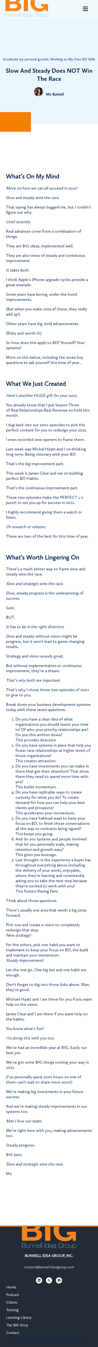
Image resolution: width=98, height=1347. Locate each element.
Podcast (12, 1295)
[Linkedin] (39, 1280)
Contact (12, 1332)
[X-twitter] (49, 1280)
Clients (11, 1302)
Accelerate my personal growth (26, 59)
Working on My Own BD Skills (72, 59)
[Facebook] (59, 1280)
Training (12, 1310)
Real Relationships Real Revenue (39, 410)
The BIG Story (17, 1325)
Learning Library (18, 1317)
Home (11, 1287)
